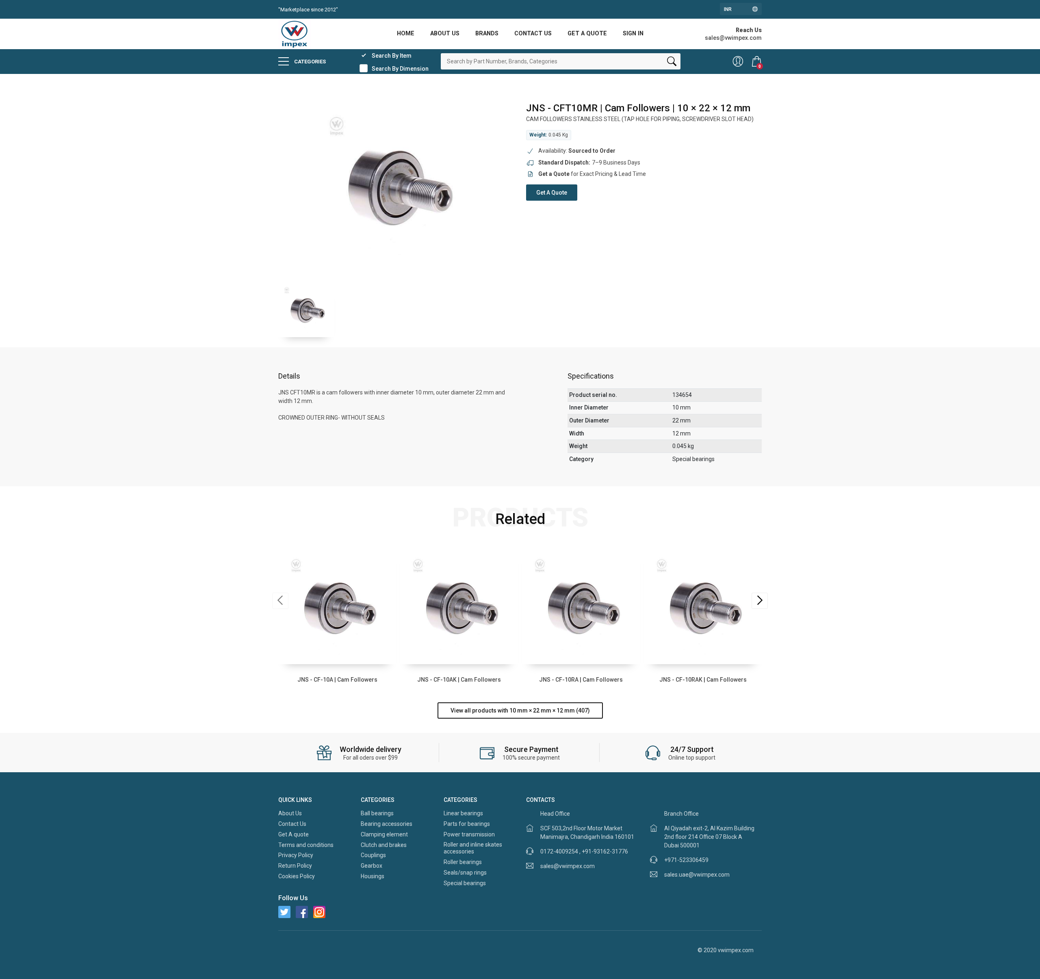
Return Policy (295, 865)
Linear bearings (463, 813)
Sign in (633, 33)
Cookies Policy (296, 876)
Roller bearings (463, 862)
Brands (486, 33)
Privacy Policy (295, 855)
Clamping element (384, 834)
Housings (372, 876)
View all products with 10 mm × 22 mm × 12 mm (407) (520, 710)
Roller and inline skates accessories (473, 848)
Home (405, 33)
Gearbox (371, 865)
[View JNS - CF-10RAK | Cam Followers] (703, 605)
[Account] (737, 61)
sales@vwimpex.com (567, 866)
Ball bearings (377, 813)
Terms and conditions (306, 845)
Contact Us (533, 33)
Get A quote (587, 33)
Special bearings (465, 883)
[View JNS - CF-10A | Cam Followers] (337, 605)
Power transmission (469, 834)
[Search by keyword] (671, 63)
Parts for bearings (467, 824)
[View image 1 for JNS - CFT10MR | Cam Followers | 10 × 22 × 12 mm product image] (306, 309)
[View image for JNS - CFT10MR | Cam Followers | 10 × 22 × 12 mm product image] (396, 183)
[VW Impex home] (294, 33)
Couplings (373, 855)
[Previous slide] (280, 601)
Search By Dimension (400, 68)
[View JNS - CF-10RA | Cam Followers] (581, 605)
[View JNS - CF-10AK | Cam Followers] (459, 605)
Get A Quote (551, 192)
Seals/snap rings (465, 872)
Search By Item (392, 55)
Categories (309, 61)
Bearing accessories (386, 824)
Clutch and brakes (384, 845)
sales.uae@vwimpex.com (697, 874)
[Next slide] (760, 601)
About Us (444, 33)
